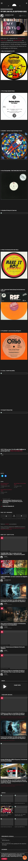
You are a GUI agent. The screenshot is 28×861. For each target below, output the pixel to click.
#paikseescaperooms (5, 840)
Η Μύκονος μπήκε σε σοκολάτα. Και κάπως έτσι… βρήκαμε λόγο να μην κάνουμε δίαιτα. (13, 671)
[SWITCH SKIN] (26, 3)
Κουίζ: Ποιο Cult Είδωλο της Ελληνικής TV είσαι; (6, 815)
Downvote (21, 516)
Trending (2, 561)
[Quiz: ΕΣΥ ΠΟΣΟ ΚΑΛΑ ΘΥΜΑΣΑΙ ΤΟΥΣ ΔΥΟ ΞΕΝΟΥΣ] (14, 638)
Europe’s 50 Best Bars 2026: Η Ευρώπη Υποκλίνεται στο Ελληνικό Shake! (14, 760)
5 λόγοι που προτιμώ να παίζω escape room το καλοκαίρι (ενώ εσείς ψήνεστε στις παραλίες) (13, 600)
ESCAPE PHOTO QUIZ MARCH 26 (6, 826)
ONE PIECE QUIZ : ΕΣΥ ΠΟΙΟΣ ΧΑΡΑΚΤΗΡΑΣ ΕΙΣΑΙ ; (20, 815)
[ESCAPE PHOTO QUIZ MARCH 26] (7, 822)
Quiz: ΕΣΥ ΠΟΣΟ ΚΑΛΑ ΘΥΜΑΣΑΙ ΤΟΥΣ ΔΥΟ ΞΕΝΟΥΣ (13, 647)
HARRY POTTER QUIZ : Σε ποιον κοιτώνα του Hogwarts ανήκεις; (14, 577)
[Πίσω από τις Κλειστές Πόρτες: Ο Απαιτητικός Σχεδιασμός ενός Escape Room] (14, 614)
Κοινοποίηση (2, 20)
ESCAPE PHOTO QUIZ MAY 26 (20, 803)
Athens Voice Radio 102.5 (16, 451)
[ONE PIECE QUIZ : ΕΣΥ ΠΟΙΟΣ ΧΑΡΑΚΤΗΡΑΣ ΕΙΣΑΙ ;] (21, 809)
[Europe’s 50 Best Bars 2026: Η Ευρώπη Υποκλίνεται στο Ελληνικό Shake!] (14, 750)
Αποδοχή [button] (4, 858)
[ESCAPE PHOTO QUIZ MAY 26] (21, 798)
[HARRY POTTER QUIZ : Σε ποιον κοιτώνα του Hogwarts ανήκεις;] (14, 567)
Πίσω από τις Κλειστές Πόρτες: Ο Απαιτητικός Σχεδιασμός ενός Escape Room (13, 624)
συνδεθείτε (7, 524)
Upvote (6, 516)
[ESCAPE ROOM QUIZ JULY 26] (7, 798)
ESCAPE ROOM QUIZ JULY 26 (6, 803)
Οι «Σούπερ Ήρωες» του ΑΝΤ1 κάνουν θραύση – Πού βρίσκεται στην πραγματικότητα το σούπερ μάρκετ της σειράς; (14, 781)
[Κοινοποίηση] (14, 462)
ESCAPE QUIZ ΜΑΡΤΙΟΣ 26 (20, 826)
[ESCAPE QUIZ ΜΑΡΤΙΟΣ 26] (21, 822)
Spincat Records (17, 40)
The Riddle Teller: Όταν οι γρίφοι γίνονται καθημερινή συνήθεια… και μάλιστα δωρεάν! (13, 553)
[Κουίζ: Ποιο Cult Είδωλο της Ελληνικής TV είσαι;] (7, 809)
